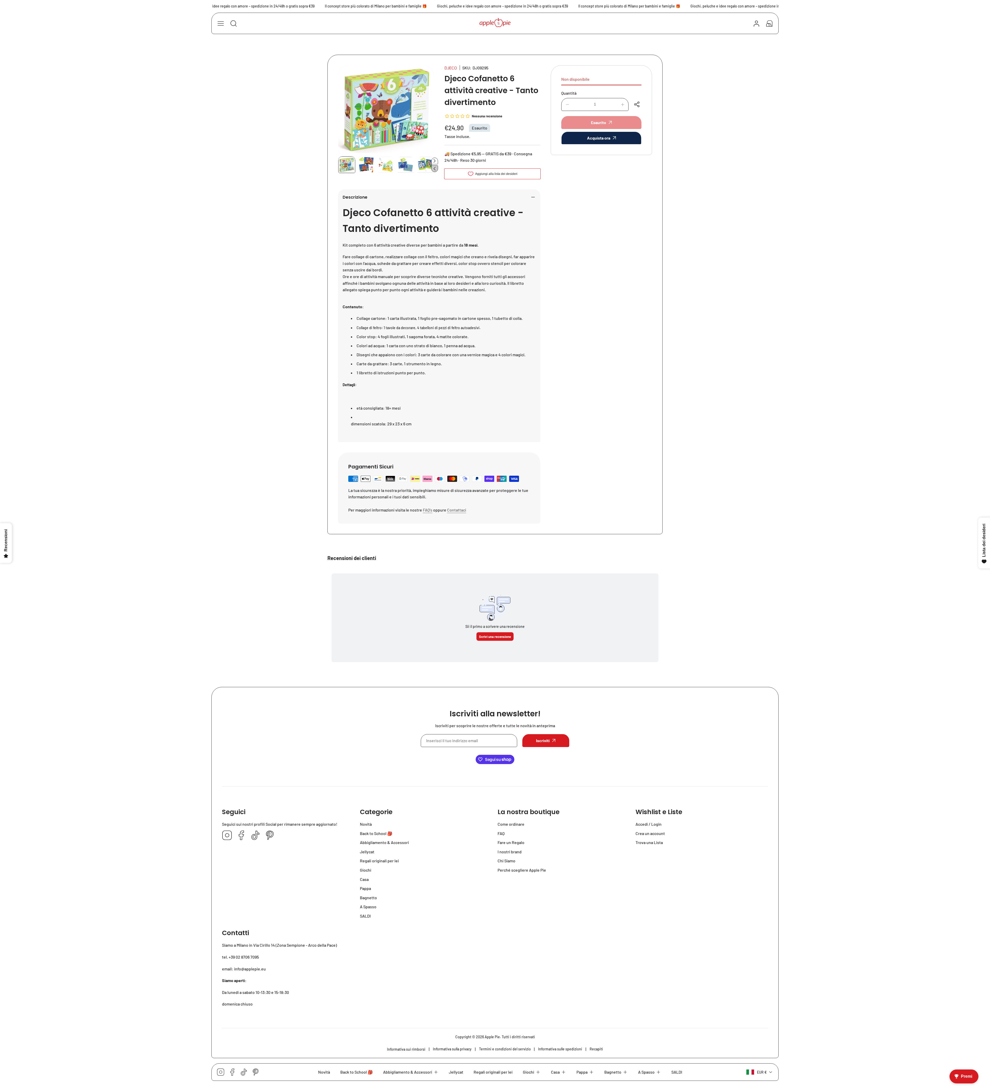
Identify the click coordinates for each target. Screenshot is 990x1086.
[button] (769, 23)
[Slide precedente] (434, 168)
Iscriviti (543, 740)
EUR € (762, 1072)
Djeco (450, 68)
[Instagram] (227, 835)
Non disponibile (575, 79)
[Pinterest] (270, 835)
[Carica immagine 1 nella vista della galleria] (346, 164)
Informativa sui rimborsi (406, 1049)
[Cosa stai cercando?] (233, 23)
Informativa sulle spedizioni (560, 1049)
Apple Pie (492, 1037)
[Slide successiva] (434, 161)
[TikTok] (255, 835)
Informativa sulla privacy (452, 1049)
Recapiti (596, 1049)
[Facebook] (241, 835)
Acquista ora (598, 137)
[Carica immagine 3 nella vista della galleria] (385, 164)
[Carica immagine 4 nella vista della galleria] (405, 164)
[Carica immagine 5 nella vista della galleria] (425, 164)
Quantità (568, 93)
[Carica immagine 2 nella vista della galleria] (366, 164)
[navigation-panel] (221, 23)
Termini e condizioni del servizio (505, 1049)
